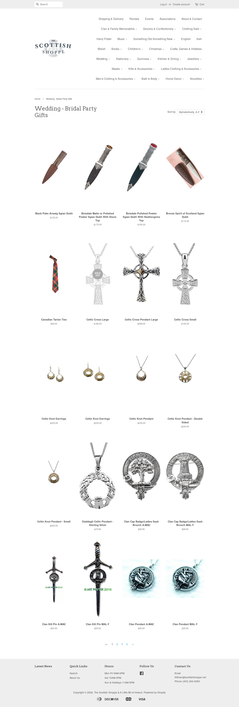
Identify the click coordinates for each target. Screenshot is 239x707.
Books (115, 49)
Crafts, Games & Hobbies (186, 49)
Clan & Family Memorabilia (118, 29)
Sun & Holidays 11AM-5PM (119, 682)
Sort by (171, 111)
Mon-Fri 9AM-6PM (114, 673)
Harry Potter (104, 39)
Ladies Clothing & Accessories (180, 69)
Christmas (155, 49)
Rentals (134, 19)
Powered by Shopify (155, 692)
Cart (202, 4)
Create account (181, 4)
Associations (167, 19)
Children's (134, 49)
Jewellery (193, 59)
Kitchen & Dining (168, 59)
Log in (163, 4)
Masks (116, 69)
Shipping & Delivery (111, 19)
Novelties (196, 79)
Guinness (143, 59)
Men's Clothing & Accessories (115, 79)
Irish (199, 39)
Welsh (102, 49)
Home (37, 98)
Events (149, 19)
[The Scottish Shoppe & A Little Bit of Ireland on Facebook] (142, 674)
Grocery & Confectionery (158, 29)
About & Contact (191, 19)
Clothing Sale (191, 29)
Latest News (43, 666)
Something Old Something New (153, 39)
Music (121, 39)
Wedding (102, 59)
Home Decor (174, 79)
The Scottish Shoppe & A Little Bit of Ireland (118, 692)
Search (74, 673)
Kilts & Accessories (140, 69)
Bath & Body (150, 79)
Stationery (122, 59)
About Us (75, 677)
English (186, 39)
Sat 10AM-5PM (113, 677)
